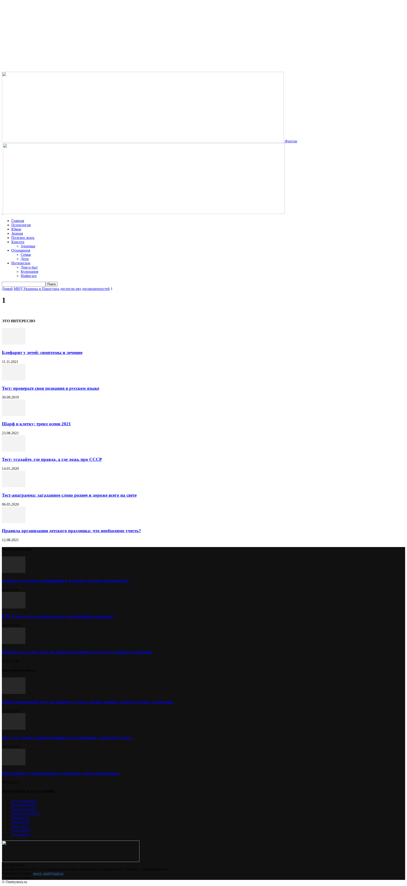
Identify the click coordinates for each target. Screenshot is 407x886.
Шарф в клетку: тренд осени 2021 (36, 423)
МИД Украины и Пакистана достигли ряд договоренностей (62, 289)
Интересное (20, 263)
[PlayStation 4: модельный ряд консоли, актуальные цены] (13, 764)
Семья (26, 255)
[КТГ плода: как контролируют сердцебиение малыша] (13, 607)
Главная (17, 221)
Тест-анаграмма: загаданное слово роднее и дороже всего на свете (69, 495)
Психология (21, 225)
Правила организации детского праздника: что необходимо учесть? (71, 530)
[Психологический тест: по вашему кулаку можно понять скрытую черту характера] (13, 693)
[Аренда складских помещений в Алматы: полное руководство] (13, 572)
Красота (17, 242)
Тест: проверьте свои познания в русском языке (50, 388)
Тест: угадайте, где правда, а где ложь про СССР (52, 459)
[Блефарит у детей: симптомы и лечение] (13, 343)
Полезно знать (22, 238)
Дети (25, 259)
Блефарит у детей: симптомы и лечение (42, 352)
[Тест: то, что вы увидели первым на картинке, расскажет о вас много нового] (13, 728)
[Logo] (2, 213)
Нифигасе (29, 276)
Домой (7, 289)
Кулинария (29, 272)
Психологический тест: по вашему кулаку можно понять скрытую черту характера (87, 701)
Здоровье (28, 246)
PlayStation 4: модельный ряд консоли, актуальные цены (60, 773)
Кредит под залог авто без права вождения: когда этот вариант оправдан (77, 651)
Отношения (20, 250)
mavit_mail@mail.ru (48, 873)
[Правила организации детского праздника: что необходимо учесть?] (13, 522)
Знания (17, 233)
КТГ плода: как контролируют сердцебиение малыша (57, 616)
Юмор (16, 229)
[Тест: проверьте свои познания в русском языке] (13, 379)
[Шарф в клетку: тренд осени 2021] (13, 415)
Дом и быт (29, 267)
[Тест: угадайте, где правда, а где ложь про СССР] (13, 450)
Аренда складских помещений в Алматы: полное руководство (65, 580)
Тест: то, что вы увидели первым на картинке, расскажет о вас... (68, 737)
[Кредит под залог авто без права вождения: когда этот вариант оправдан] (13, 643)
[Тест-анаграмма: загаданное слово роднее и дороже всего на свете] (13, 486)
